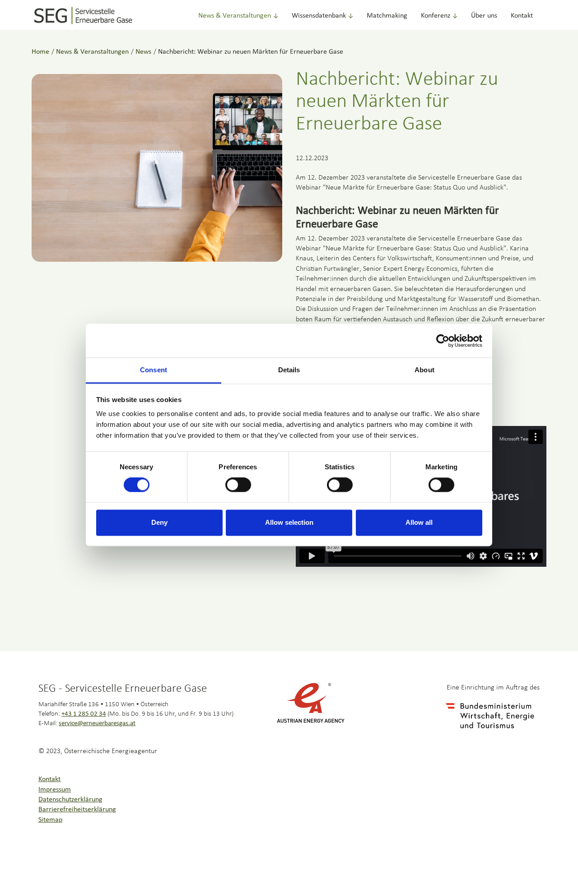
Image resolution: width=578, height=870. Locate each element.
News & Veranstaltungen (92, 52)
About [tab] (424, 370)
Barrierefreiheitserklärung (77, 809)
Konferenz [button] (435, 15)
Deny (159, 522)
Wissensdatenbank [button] (319, 15)
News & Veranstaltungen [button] (234, 15)
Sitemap (50, 820)
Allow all (419, 522)
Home (40, 52)
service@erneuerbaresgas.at (97, 723)
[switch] (238, 485)
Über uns (484, 15)
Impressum (54, 789)
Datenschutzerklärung (70, 799)
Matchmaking (387, 15)
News (143, 52)
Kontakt (522, 15)
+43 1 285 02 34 (83, 714)
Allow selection (289, 522)
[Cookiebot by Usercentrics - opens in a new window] (442, 340)
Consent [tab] (153, 370)
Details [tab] (289, 370)
